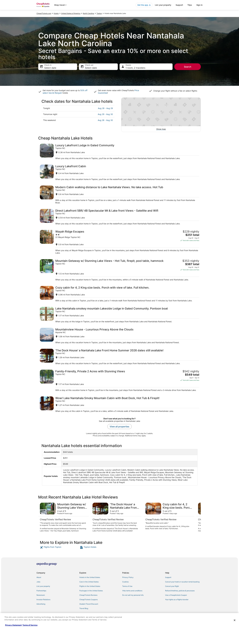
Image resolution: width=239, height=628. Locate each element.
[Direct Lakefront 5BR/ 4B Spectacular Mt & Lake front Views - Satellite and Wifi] (119, 217)
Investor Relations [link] (43, 599)
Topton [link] (99, 13)
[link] (59, 547)
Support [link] (168, 577)
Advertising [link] (41, 604)
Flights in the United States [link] (89, 586)
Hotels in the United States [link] (89, 577)
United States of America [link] (70, 13)
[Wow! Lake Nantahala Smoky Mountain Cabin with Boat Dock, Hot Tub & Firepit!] (119, 404)
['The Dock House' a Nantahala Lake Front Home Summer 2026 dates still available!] (119, 356)
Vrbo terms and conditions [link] (132, 591)
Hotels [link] (56, 13)
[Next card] (197, 517)
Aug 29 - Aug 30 (105, 114)
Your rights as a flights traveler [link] (176, 599)
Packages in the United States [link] (91, 591)
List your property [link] (43, 586)
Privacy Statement (13, 625)
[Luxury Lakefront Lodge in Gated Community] (119, 151)
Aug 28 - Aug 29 (105, 108)
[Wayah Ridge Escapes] (119, 242)
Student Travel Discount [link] (88, 604)
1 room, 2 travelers (135, 67)
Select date (50, 67)
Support (179, 5)
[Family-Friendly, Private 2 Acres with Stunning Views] (119, 380)
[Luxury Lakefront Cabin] (119, 172)
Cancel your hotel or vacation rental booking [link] (182, 582)
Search (187, 66)
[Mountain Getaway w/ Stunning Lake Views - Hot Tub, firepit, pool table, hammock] (119, 270)
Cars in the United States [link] (89, 582)
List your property (163, 5)
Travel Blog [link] (83, 608)
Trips (189, 5)
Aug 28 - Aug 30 (105, 120)
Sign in (199, 5)
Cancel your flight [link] (172, 586)
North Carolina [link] (88, 13)
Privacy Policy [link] (127, 577)
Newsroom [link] (41, 595)
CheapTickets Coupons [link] (88, 599)
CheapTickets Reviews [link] (88, 595)
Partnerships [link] (41, 591)
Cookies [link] (125, 582)
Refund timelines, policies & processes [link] (180, 591)
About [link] (39, 577)
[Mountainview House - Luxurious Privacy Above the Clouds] (119, 335)
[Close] (235, 620)
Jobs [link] (38, 582)
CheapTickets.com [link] (44, 13)
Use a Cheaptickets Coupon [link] (176, 595)
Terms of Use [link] (127, 586)
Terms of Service (29, 625)
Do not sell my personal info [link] (133, 595)
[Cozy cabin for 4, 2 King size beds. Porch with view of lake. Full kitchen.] (119, 294)
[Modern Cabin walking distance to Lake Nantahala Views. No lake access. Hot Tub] (119, 195)
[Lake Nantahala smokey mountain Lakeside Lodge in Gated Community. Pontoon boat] (119, 314)
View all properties (119, 426)
